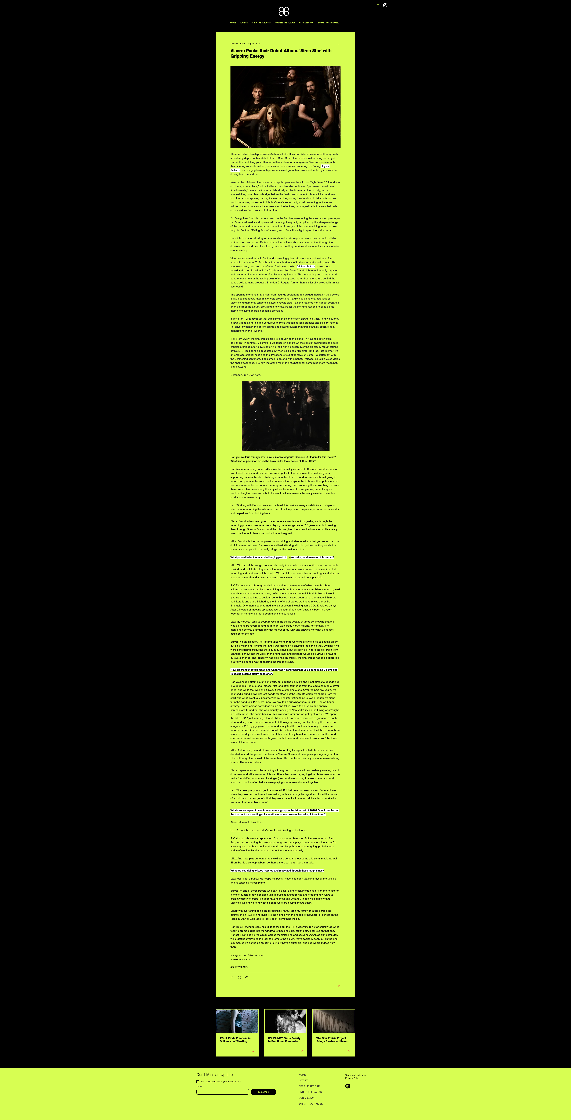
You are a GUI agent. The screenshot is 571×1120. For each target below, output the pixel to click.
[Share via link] (246, 977)
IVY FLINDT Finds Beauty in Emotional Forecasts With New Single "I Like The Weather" (284, 1040)
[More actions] (339, 43)
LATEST (303, 1080)
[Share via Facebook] (231, 977)
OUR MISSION (306, 1098)
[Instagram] (385, 5)
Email (199, 1086)
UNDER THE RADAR (309, 1092)
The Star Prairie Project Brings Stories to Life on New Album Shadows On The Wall (332, 1040)
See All (352, 1003)
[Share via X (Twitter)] (239, 977)
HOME (302, 1074)
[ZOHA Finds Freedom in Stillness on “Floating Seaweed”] (237, 1021)
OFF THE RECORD (309, 1086)
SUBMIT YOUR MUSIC (309, 1103)
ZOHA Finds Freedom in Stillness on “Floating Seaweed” (235, 1040)
